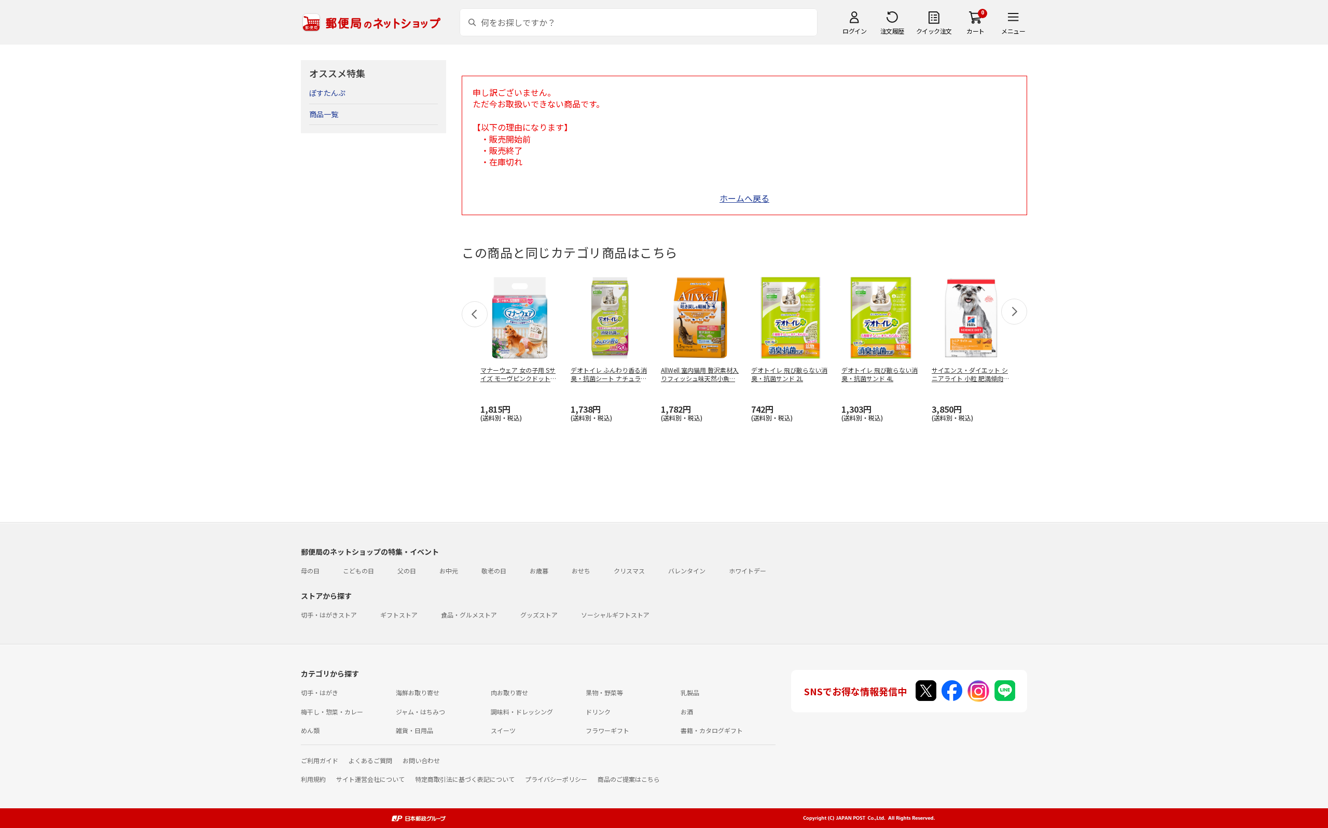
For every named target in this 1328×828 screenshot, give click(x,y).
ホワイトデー (747, 570)
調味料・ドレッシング (522, 711)
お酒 (687, 711)
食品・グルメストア (469, 614)
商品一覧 (323, 114)
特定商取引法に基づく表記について (465, 779)
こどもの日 (358, 570)
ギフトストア (399, 614)
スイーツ (503, 730)
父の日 (406, 570)
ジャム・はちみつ (420, 711)
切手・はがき (319, 692)
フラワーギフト (607, 730)
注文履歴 (892, 30)
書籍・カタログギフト (712, 730)
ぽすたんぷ (327, 93)
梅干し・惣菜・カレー (332, 711)
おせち (581, 570)
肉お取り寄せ (509, 692)
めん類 (310, 730)
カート (975, 30)
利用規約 (313, 779)
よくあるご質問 (370, 760)
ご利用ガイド (319, 760)
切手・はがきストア (329, 614)
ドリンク (598, 711)
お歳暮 (539, 570)
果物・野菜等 (604, 692)
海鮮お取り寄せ (417, 692)
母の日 (310, 570)
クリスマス (629, 570)
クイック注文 (934, 30)
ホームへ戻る (744, 198)
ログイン (854, 30)
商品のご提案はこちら (629, 779)
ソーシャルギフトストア (615, 614)
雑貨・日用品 (414, 730)
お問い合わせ (421, 760)
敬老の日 (493, 570)
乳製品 (690, 692)
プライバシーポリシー (556, 779)
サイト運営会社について (370, 779)
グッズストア (539, 614)
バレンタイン (687, 570)
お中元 (448, 570)
